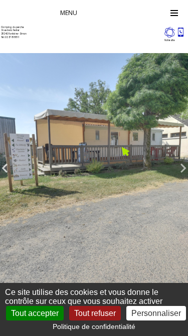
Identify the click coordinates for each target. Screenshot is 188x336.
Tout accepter (35, 313)
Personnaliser (156, 313)
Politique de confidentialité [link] (94, 326)
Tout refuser (95, 313)
